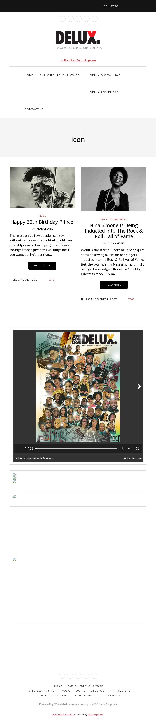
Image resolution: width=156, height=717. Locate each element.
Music (42, 216)
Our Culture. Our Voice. (59, 75)
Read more (42, 265)
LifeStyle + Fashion (42, 690)
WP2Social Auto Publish (63, 714)
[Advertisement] (41, 533)
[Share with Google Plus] (68, 284)
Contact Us (34, 109)
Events (81, 690)
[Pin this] (72, 284)
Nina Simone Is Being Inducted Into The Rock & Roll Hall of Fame (114, 231)
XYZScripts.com (96, 714)
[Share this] (58, 284)
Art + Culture (109, 219)
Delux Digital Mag (105, 75)
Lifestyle (97, 690)
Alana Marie (45, 228)
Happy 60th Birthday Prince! (42, 221)
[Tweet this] (63, 284)
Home (29, 75)
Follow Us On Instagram (78, 60)
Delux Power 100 (104, 92)
